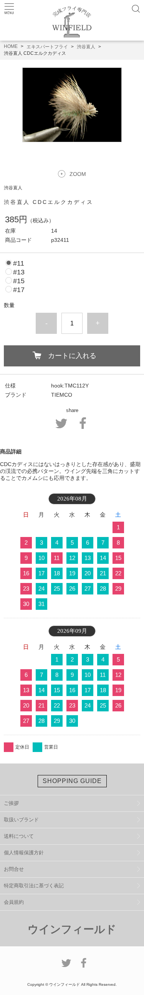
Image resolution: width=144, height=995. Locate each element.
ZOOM (78, 174)
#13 (19, 272)
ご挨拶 (11, 803)
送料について (19, 836)
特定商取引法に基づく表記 (34, 885)
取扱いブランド (21, 820)
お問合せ (14, 869)
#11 (18, 263)
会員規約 (14, 902)
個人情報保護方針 (24, 852)
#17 (19, 289)
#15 (19, 280)
